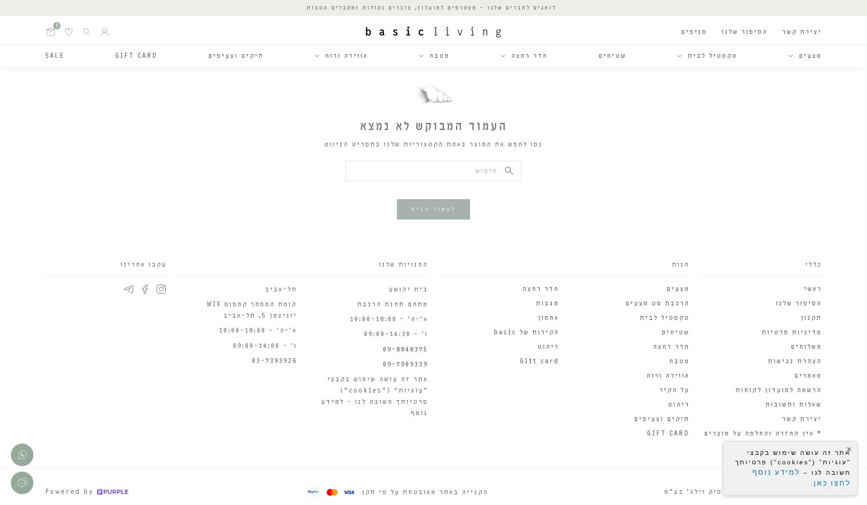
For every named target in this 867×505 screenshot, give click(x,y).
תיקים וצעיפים (236, 56)
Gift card (539, 361)
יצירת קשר (802, 32)
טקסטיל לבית (712, 56)
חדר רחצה (529, 56)
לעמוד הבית (433, 209)
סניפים (694, 32)
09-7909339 (405, 364)
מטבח (439, 56)
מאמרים (808, 375)
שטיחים (612, 56)
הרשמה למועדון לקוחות (779, 390)
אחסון (548, 318)
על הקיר (674, 390)
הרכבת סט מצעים (657, 303)
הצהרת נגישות (795, 361)
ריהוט (679, 404)
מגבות (547, 303)
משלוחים (806, 346)
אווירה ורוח (346, 56)
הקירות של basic (526, 332)
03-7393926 (274, 360)
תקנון (811, 318)
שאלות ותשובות (793, 404)
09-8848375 (405, 349)
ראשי (813, 289)
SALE (55, 56)
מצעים (810, 56)
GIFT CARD (136, 56)
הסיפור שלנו (745, 32)
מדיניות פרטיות (792, 332)
